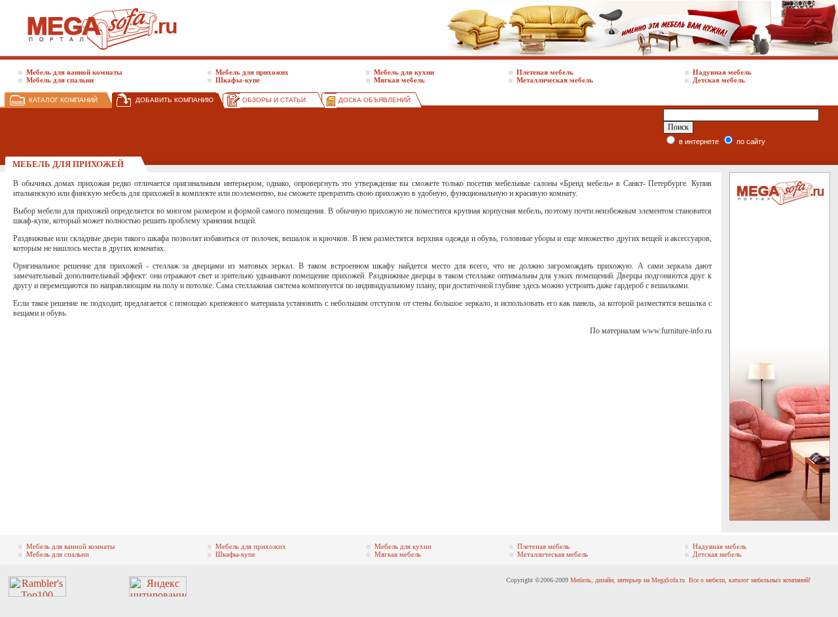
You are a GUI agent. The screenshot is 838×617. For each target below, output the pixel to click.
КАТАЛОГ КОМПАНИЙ (63, 99)
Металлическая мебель (555, 80)
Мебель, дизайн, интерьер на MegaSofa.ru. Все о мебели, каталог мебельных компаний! (690, 580)
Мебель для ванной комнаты (74, 72)
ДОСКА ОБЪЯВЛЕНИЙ (374, 99)
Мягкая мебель (399, 80)
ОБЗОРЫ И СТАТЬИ (274, 99)
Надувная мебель (722, 72)
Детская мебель (719, 80)
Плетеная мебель (545, 72)
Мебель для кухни (404, 72)
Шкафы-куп (236, 80)
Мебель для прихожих (252, 72)
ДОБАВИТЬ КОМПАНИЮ (174, 99)
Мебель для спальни (60, 80)
